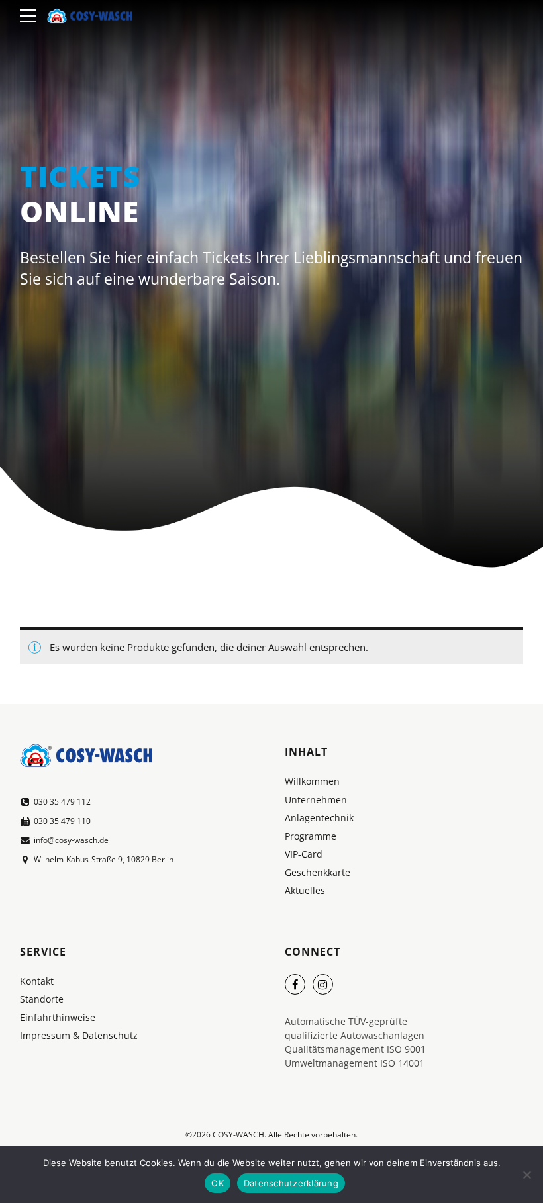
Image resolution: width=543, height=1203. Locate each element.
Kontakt (37, 981)
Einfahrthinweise (57, 1018)
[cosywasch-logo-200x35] (86, 756)
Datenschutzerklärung (291, 1183)
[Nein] (526, 1174)
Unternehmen (316, 800)
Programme (310, 836)
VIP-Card (303, 854)
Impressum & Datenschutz (79, 1036)
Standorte (42, 999)
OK (217, 1183)
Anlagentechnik (319, 818)
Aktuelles (305, 891)
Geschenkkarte (317, 873)
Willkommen (312, 781)
